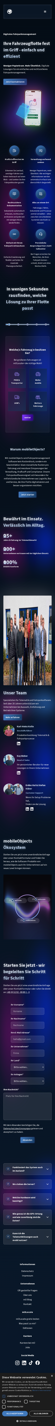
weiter (27, 417)
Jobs (27, 1347)
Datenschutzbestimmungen (17, 1128)
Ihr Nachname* (18, 1018)
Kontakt (27, 1304)
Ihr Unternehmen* (20, 1046)
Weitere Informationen (41, 1390)
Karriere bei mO (27, 1342)
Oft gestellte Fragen (27, 1290)
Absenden (27, 1140)
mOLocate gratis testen (27, 1319)
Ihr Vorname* (17, 1004)
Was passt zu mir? (27, 1323)
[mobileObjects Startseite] (20, 11)
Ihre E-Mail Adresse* (20, 1032)
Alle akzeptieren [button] (14, 1413)
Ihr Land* (15, 1060)
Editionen (27, 1328)
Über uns (27, 1295)
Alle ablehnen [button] (41, 1413)
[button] (45, 11)
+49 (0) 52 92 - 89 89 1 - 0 (18, 992)
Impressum (27, 1275)
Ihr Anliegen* (17, 1074)
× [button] (52, 1376)
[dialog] (27, 1399)
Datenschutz (27, 1271)
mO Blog (27, 1299)
